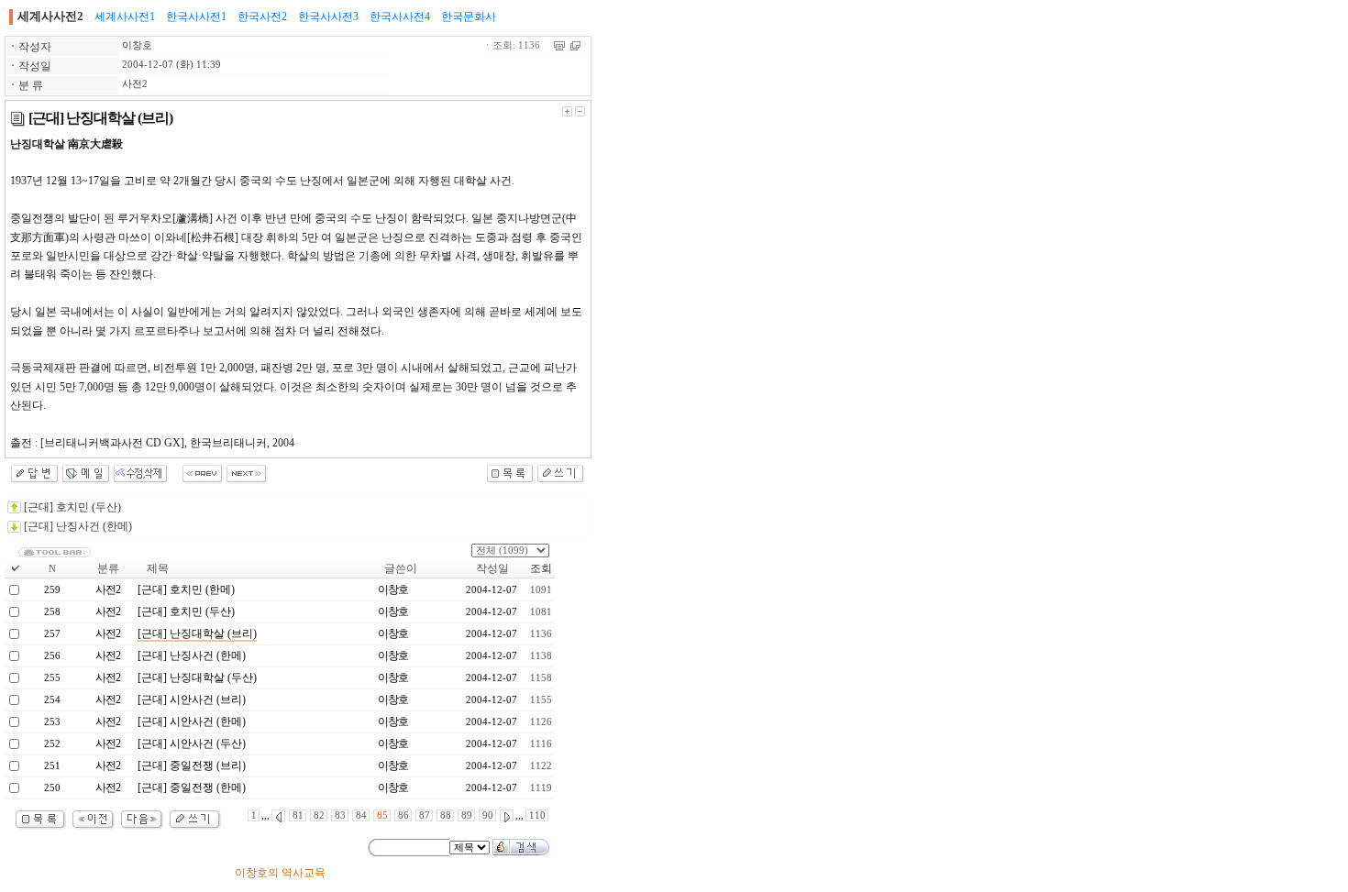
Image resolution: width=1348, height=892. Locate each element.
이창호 (137, 45)
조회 (541, 568)
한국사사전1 (196, 16)
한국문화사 (468, 16)
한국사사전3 (328, 16)
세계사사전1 (124, 16)
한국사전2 (262, 16)
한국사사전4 (400, 16)
